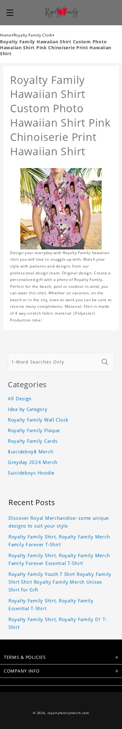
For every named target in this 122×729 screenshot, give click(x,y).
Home (6, 35)
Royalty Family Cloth (33, 35)
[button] (10, 12)
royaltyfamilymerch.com (68, 713)
